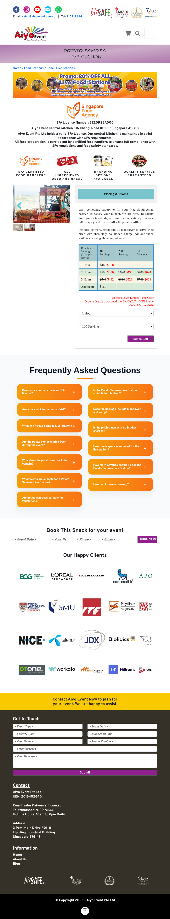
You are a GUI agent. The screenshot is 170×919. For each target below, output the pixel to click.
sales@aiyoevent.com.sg (38, 16)
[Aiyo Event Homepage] (31, 33)
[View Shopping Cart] (128, 34)
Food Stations (34, 68)
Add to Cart (140, 338)
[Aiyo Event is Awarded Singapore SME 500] (121, 13)
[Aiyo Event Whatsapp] (58, 9)
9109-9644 (74, 16)
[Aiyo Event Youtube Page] (37, 9)
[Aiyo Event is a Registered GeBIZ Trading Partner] (151, 13)
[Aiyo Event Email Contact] (48, 9)
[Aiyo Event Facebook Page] (16, 9)
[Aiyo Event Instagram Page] (27, 9)
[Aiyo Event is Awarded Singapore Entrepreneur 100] (136, 13)
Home (17, 68)
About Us (20, 859)
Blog (16, 864)
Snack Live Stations (61, 68)
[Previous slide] (20, 205)
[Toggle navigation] (150, 33)
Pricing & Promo (116, 194)
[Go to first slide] (63, 205)
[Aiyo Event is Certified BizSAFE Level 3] (101, 13)
